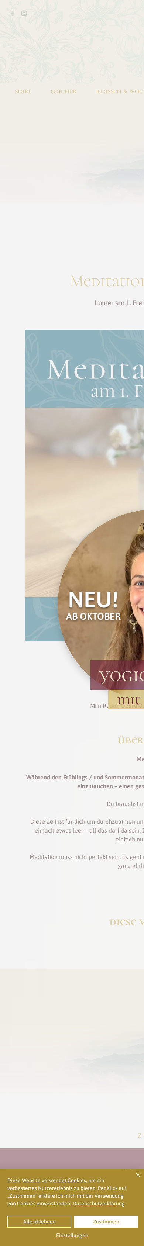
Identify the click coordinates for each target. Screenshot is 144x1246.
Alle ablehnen (39, 1222)
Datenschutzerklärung (99, 1204)
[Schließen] (134, 1179)
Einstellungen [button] (72, 1235)
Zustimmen (106, 1222)
